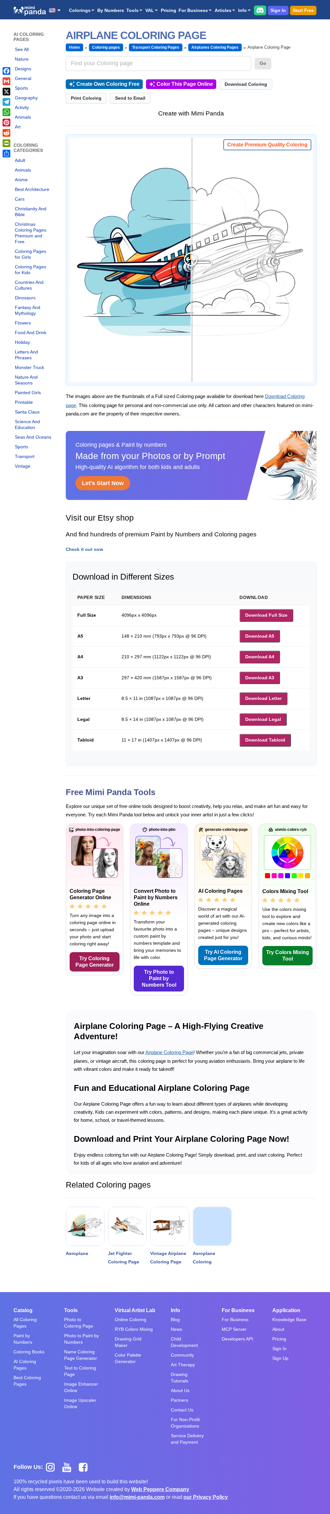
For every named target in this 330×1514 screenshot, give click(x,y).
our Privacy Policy (205, 1497)
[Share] (6, 153)
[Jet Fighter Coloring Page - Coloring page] (127, 1226)
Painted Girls (28, 392)
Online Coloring (130, 1319)
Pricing (168, 10)
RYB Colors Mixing (134, 1329)
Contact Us (182, 1409)
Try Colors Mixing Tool (287, 955)
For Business (193, 10)
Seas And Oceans (33, 437)
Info (242, 10)
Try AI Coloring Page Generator (223, 955)
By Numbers (110, 10)
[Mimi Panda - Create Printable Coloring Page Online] (30, 11)
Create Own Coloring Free (108, 84)
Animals (23, 117)
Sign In (278, 10)
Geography (26, 97)
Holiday (22, 342)
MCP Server (234, 1329)
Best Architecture (32, 189)
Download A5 (259, 636)
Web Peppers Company (160, 1489)
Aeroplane (77, 1253)
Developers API (237, 1338)
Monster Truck (29, 367)
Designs (23, 68)
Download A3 (259, 677)
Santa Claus (27, 411)
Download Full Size (266, 615)
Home (74, 47)
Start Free (303, 10)
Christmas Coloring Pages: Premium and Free (31, 233)
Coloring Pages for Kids (30, 269)
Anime (21, 179)
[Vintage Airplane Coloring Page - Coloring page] (169, 1226)
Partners (179, 1400)
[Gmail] (6, 81)
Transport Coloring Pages (155, 47)
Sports (21, 88)
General (23, 78)
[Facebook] (6, 71)
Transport (24, 456)
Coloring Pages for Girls (30, 254)
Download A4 (259, 656)
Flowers (23, 322)
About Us (180, 1390)
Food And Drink (30, 332)
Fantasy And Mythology (27, 310)
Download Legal (263, 719)
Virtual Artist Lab (135, 1310)
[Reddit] (6, 133)
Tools (132, 10)
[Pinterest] (6, 122)
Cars (19, 199)
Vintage (22, 466)
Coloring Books (29, 1351)
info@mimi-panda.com (137, 1497)
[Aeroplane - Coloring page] (85, 1226)
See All (22, 49)
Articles (223, 10)
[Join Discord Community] (260, 10)
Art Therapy (183, 1364)
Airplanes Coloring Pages (214, 47)
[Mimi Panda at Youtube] (69, 1466)
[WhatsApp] (6, 112)
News (176, 1329)
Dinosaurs (25, 297)
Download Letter (263, 698)
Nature (22, 59)
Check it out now (84, 549)
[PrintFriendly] (6, 143)
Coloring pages (106, 47)
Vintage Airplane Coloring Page (168, 1257)
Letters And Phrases (26, 354)
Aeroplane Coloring (204, 1257)
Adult (20, 160)
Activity (22, 107)
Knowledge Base (289, 1319)
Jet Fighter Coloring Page (123, 1257)
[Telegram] (6, 102)
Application (286, 1310)
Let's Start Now (103, 483)
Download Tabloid (265, 739)
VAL (149, 10)
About (278, 1329)
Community (182, 1355)
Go (263, 63)
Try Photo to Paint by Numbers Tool (159, 978)
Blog (175, 1319)
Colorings (80, 10)
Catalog (23, 1310)
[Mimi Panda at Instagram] (52, 1466)
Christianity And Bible (30, 211)
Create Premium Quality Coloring (267, 144)
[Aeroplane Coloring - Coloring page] (212, 1226)
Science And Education (27, 424)
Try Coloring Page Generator (94, 962)
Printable (24, 402)
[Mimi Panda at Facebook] (84, 1466)
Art (18, 126)
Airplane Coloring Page (169, 1052)
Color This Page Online (185, 84)
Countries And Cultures (29, 285)
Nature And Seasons (26, 379)
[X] (6, 91)
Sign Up (280, 1358)
